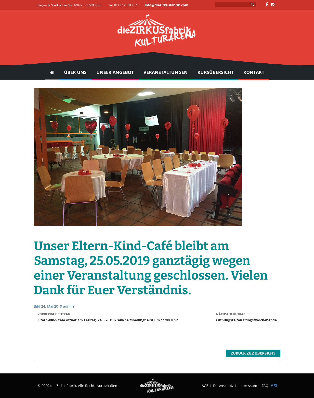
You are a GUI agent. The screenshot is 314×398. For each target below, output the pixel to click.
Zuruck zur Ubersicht (253, 353)
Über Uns (75, 72)
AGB (205, 385)
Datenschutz (223, 385)
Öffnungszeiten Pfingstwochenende (246, 317)
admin (68, 306)
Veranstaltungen (166, 72)
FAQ (265, 385)
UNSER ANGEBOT (115, 72)
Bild (37, 306)
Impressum (247, 385)
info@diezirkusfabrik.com (166, 5)
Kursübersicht (215, 72)
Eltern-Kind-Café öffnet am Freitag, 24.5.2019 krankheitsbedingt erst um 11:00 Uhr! (108, 317)
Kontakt (253, 72)
